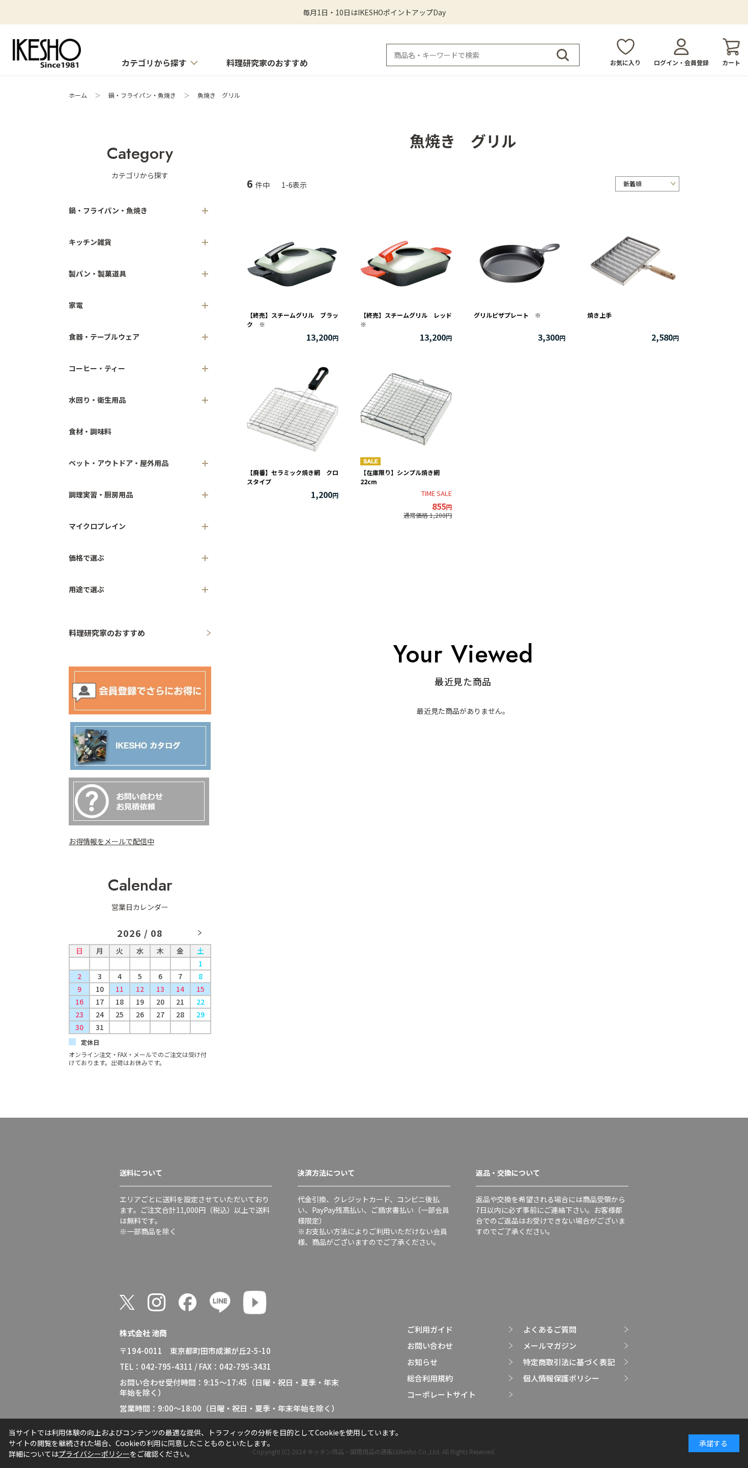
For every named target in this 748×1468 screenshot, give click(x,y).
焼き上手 (599, 315)
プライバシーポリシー (94, 1454)
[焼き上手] (633, 263)
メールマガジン (550, 1346)
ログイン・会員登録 (681, 62)
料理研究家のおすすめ (267, 63)
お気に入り (625, 62)
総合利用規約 (430, 1378)
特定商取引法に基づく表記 (569, 1362)
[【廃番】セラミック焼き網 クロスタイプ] (292, 409)
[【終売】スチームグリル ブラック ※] (292, 263)
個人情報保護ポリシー (561, 1378)
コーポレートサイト (441, 1395)
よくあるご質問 (550, 1329)
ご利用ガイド (430, 1329)
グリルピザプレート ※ (507, 315)
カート (731, 62)
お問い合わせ (430, 1346)
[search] (562, 55)
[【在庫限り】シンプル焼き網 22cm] (406, 409)
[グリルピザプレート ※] (519, 263)
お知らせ (422, 1362)
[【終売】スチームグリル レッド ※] (406, 263)
